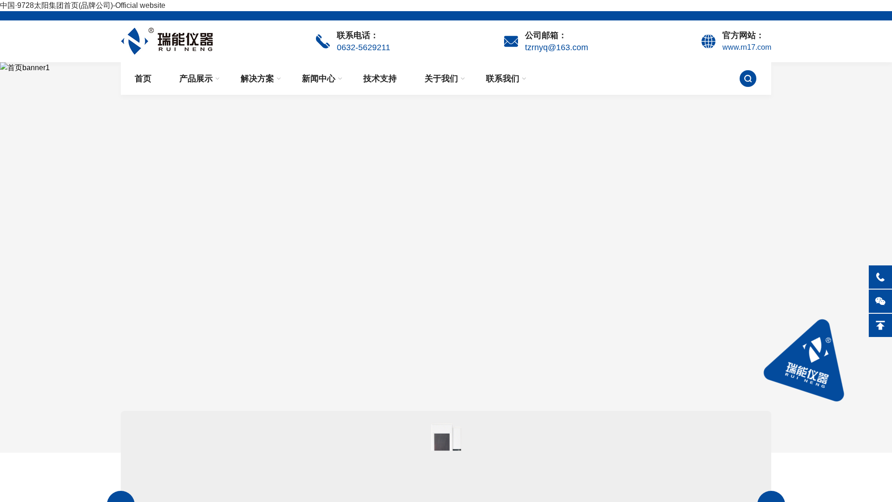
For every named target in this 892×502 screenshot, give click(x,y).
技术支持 (380, 78)
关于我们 (441, 78)
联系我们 (502, 78)
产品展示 (196, 78)
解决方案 (257, 78)
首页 (143, 78)
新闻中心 (318, 78)
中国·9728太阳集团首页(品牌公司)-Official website (82, 5)
